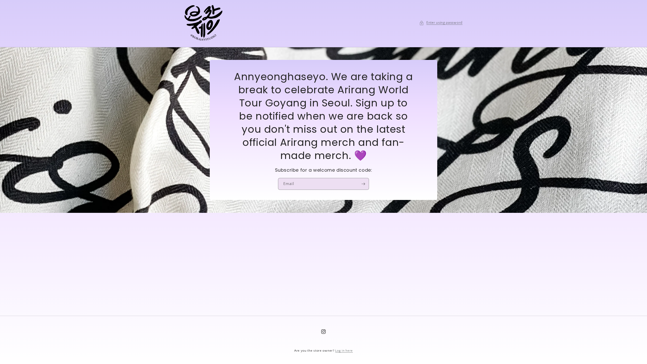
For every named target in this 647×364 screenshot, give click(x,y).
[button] (441, 23)
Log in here (344, 350)
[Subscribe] (363, 184)
